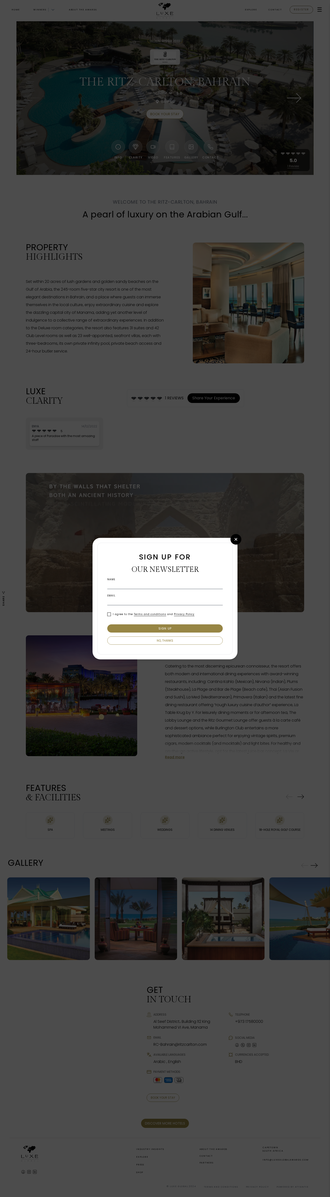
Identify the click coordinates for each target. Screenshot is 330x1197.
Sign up (165, 628)
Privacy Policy (184, 614)
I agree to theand (153, 614)
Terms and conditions (150, 614)
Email (111, 595)
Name (111, 579)
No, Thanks (165, 640)
